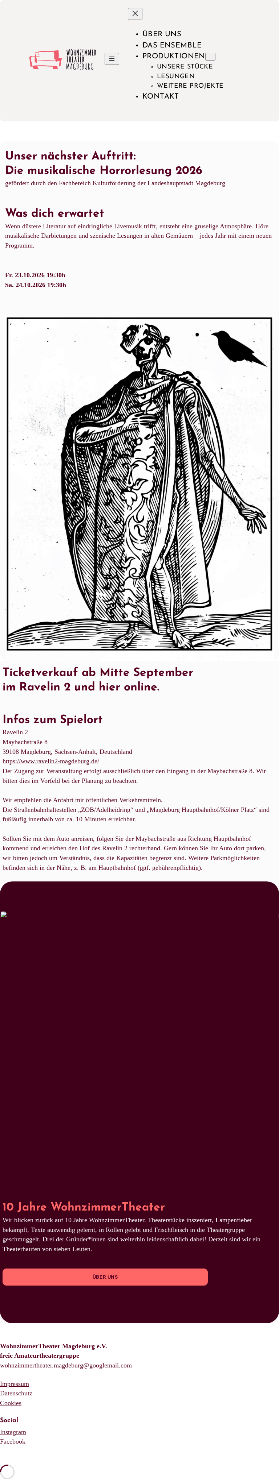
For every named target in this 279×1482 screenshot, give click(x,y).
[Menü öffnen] (112, 59)
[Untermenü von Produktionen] (210, 57)
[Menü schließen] (135, 14)
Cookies (10, 1403)
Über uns (105, 1277)
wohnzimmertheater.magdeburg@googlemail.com (66, 1365)
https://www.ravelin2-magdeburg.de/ (51, 761)
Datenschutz (16, 1393)
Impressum (14, 1383)
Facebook (12, 1441)
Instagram (13, 1432)
